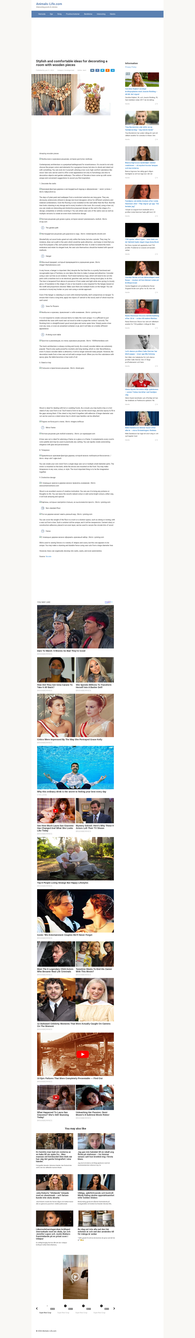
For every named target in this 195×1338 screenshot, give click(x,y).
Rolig (59, 14)
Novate (48, 556)
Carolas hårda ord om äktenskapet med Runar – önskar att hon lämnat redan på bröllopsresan (142, 280)
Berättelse (88, 14)
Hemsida (41, 14)
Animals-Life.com (49, 4)
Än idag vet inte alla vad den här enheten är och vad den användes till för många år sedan (96, 1231)
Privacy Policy (130, 67)
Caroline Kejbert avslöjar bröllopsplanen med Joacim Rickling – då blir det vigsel (141, 91)
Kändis (112, 14)
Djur (51, 14)
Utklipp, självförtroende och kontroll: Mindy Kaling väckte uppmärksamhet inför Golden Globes (96, 1195)
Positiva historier (73, 14)
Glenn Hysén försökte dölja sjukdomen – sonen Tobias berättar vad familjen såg (141, 392)
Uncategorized (69, 70)
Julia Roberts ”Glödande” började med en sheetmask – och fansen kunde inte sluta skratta (52, 1195)
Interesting (101, 14)
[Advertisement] (97, 36)
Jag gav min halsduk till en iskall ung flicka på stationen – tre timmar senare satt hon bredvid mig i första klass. (96, 1155)
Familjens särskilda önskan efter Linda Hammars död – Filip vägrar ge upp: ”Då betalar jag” (142, 204)
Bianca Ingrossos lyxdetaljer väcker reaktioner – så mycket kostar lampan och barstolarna (141, 165)
